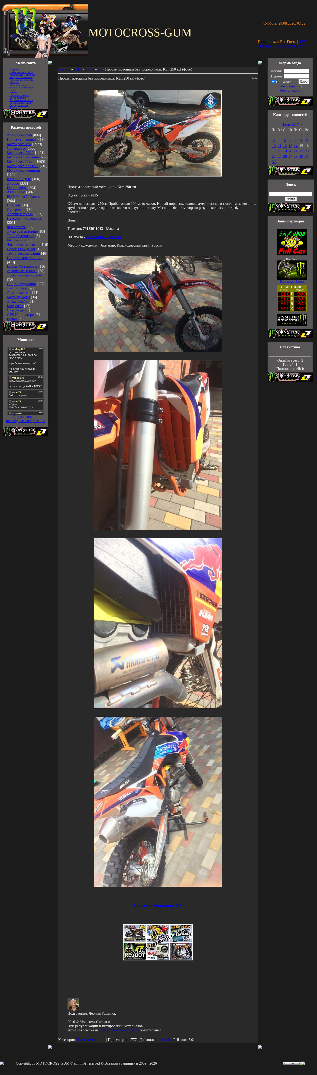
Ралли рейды (17, 188)
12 (285, 146)
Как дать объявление (21, 77)
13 (290, 146)
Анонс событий (19, 135)
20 (290, 151)
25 (279, 156)
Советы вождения (21, 249)
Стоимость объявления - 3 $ (158, 905)
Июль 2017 (290, 124)
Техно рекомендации (23, 253)
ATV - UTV (16, 192)
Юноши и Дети (19, 179)
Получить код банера (292, 281)
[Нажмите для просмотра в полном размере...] (158, 350)
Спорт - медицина (21, 284)
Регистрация (285, 46)
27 (290, 156)
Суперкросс (16, 148)
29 (301, 156)
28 (296, 156)
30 (307, 156)
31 (274, 162)
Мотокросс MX (19, 144)
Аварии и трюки (20, 214)
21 (296, 151)
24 (274, 156)
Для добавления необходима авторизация (25, 419)
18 (279, 151)
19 (285, 151)
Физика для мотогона (24, 245)
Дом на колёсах (19, 293)
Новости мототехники (24, 258)
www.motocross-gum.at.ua (119, 1030)
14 (296, 146)
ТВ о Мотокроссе (21, 236)
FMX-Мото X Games (23, 197)
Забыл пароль (289, 86)
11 (279, 146)
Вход (301, 46)
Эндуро (13, 183)
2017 (77, 69)
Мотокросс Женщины (24, 170)
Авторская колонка (22, 271)
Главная (266, 46)
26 (285, 156)
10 (274, 146)
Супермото (16, 210)
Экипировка (17, 288)
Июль (89, 69)
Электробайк (17, 301)
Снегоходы (16, 310)
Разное (12, 319)
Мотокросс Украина (23, 157)
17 (274, 151)
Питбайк (14, 205)
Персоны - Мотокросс (24, 218)
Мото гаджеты (18, 297)
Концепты (15, 306)
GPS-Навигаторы (21, 315)
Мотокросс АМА (20, 153)
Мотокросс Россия (21, 162)
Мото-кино (16, 240)
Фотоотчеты (16, 227)
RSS (302, 42)
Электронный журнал (24, 275)
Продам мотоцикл (21, 139)
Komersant (163, 1040)
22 (301, 151)
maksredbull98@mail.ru (103, 237)
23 (99, 69)
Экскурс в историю (22, 231)
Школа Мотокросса (22, 266)
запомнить (283, 82)
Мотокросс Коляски (23, 166)
